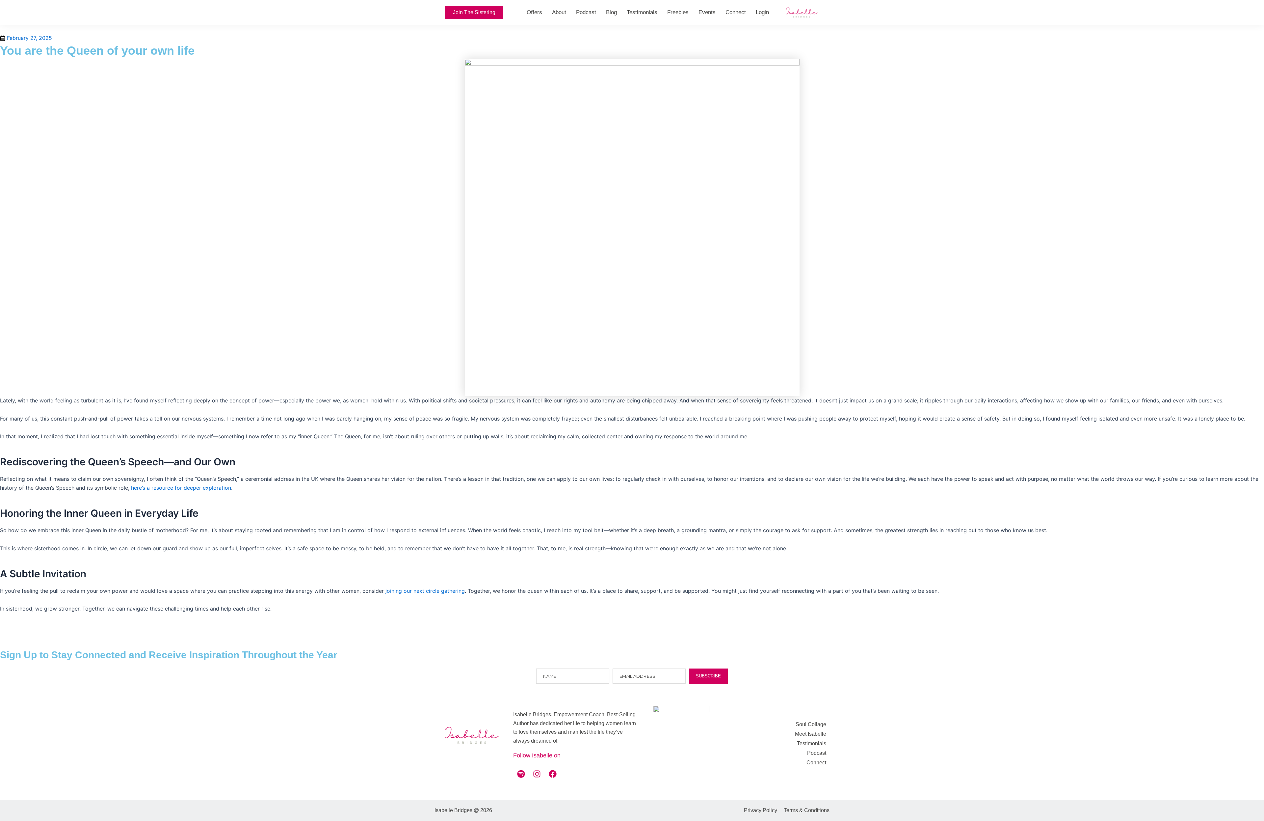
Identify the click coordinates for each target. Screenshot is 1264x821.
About (559, 12)
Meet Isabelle (810, 734)
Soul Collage (811, 724)
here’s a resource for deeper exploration (181, 487)
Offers (534, 12)
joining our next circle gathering (425, 591)
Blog (611, 12)
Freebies (678, 12)
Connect (735, 12)
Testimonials (642, 12)
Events (707, 12)
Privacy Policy (760, 810)
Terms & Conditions (807, 810)
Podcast (586, 12)
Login (762, 12)
